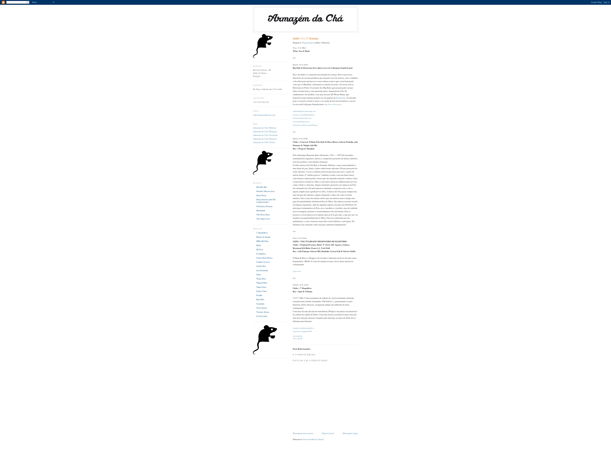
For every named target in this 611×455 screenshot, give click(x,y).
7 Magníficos (262, 232)
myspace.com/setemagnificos (303, 328)
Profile (259, 295)
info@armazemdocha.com (264, 114)
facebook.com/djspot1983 (302, 331)
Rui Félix (260, 299)
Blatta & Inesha (263, 236)
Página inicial (328, 433)
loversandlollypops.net (301, 121)
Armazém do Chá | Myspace (265, 138)
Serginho (260, 303)
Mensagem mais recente (303, 433)
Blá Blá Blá (261, 186)
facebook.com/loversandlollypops (305, 125)
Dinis (258, 245)
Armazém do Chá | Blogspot (265, 131)
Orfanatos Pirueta (264, 206)
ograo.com (297, 271)
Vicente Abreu (262, 311)
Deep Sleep (261, 195)
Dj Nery (259, 249)
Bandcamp (340, 97)
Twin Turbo (261, 307)
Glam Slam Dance (264, 257)
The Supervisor (263, 218)
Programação (307, 42)
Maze (258, 274)
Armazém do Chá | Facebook (265, 135)
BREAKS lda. (262, 241)
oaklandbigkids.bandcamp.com (304, 111)
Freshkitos (261, 253)
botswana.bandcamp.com (302, 118)
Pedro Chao (261, 291)
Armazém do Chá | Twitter (264, 142)
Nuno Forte (261, 286)
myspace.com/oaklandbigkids (304, 114)
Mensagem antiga (350, 433)
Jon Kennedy (262, 270)
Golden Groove (263, 261)
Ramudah (260, 210)
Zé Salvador (261, 316)
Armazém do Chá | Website (264, 127)
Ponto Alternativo (334, 104)
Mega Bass (261, 278)
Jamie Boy (261, 265)
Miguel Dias (261, 282)
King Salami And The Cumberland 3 (266, 200)
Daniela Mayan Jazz (265, 191)
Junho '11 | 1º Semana (305, 38)
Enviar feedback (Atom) (313, 439)
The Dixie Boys (263, 214)
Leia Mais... (298, 336)
